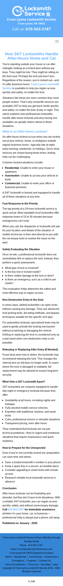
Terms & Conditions (15, 564)
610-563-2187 (38, 28)
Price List (33, 564)
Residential (20, 556)
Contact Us (45, 560)
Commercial (35, 556)
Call (32, 581)
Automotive (51, 556)
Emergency (18, 560)
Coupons (31, 560)
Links (55, 564)
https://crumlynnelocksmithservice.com (31, 549)
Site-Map (45, 564)
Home (8, 556)
